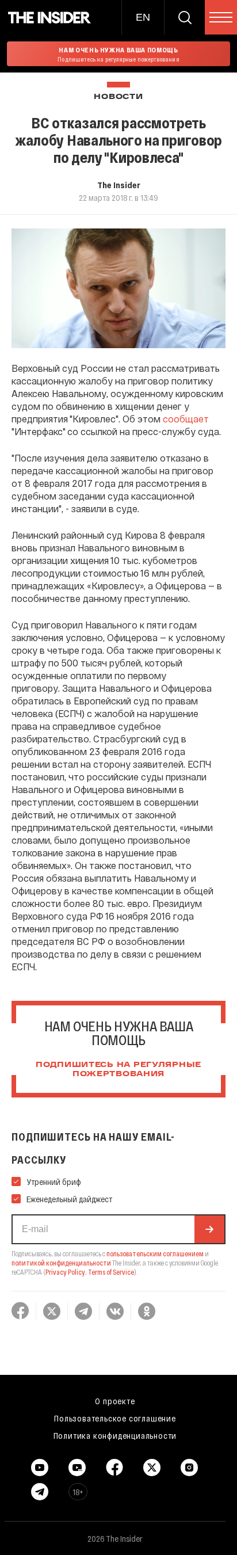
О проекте (115, 1401)
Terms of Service (111, 1272)
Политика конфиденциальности (115, 1435)
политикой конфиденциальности (61, 1263)
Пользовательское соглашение (115, 1418)
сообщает (186, 418)
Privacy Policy (65, 1272)
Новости (118, 97)
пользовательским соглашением (155, 1253)
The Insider (118, 185)
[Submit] (209, 1229)
